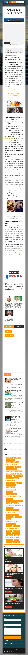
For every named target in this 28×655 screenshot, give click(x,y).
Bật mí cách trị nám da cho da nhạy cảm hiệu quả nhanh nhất (14, 574)
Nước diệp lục (15, 503)
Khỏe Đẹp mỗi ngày (14, 11)
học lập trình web (10, 487)
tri (13, 528)
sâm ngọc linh (19, 505)
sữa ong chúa (10, 517)
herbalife (19, 482)
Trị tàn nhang (17, 530)
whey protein (9, 539)
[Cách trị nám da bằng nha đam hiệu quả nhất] (14, 550)
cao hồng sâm (10, 466)
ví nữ (19, 537)
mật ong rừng (10, 491)
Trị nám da (9, 530)
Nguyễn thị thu (10, 496)
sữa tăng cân (18, 517)
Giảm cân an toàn (10, 480)
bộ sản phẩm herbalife (11, 464)
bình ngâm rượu (10, 462)
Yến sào (17, 539)
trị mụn (18, 528)
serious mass (10, 507)
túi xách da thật (16, 533)
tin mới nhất (9, 50)
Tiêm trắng (9, 526)
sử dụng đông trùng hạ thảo (12, 510)
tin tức (8, 528)
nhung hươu (9, 498)
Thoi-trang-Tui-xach (11, 523)
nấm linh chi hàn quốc (11, 494)
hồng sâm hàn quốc (11, 489)
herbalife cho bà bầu (11, 485)
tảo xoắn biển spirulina (11, 521)
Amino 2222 (9, 457)
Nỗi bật (6, 546)
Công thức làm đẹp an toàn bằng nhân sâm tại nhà (16, 380)
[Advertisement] (14, 33)
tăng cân (9, 519)
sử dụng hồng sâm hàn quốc (13, 514)
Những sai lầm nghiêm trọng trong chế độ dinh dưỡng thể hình (14, 501)
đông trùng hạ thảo (18, 475)
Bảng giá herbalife (11, 459)
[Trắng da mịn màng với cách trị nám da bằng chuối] (14, 580)
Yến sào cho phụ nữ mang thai (13, 542)
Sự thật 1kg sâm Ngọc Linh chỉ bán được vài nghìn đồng (17, 404)
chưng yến (18, 466)
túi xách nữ (17, 535)
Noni (8, 503)
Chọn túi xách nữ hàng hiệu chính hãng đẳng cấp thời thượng (17, 418)
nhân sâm (18, 496)
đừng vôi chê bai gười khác (12, 478)
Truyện (8, 533)
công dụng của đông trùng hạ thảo (14, 471)
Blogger (16, 44)
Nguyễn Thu (16, 650)
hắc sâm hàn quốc (11, 482)
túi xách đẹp (9, 535)
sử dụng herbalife (10, 512)
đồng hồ (20, 473)
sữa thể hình (17, 250)
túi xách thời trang (11, 537)
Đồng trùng (9, 475)
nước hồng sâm (10, 505)
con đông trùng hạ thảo (12, 469)
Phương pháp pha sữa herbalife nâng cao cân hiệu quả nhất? (16, 430)
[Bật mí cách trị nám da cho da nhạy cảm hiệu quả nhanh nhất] (14, 565)
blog (18, 462)
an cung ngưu (18, 457)
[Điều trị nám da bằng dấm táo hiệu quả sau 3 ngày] (14, 595)
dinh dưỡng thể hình (9, 55)
